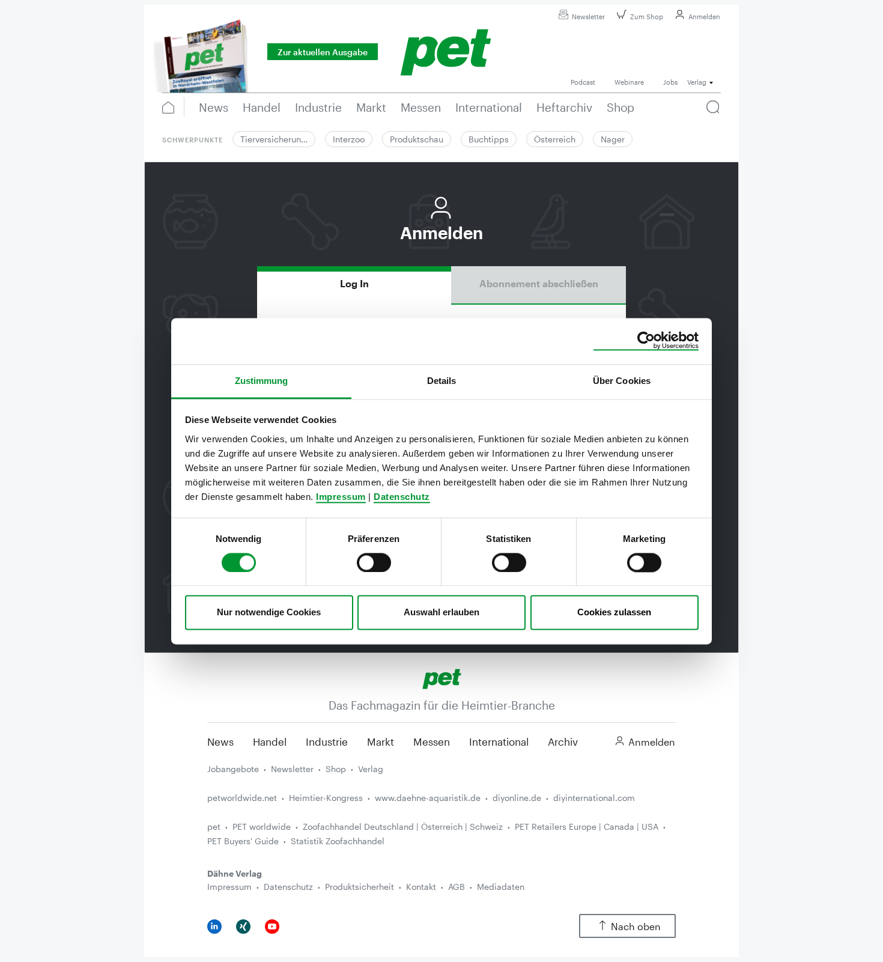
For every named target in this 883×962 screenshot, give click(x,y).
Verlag (370, 769)
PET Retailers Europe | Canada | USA (586, 826)
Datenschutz (402, 497)
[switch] (374, 562)
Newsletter (588, 16)
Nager (613, 139)
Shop (336, 769)
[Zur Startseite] (441, 677)
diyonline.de (517, 798)
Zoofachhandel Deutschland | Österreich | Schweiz (403, 826)
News (220, 741)
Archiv (563, 741)
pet (213, 826)
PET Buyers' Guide (243, 841)
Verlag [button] (696, 82)
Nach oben (636, 926)
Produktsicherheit (359, 886)
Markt (380, 741)
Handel (270, 741)
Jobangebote (233, 769)
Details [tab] (442, 381)
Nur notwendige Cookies (269, 612)
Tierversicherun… (274, 139)
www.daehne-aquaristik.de (428, 798)
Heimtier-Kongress (326, 798)
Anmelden (704, 16)
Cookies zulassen (614, 612)
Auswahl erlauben (441, 612)
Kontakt (421, 886)
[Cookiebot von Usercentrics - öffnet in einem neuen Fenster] (646, 340)
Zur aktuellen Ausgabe (323, 52)
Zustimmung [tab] (261, 381)
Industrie (327, 741)
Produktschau (416, 139)
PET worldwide (261, 826)
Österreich (554, 139)
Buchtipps (489, 139)
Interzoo (349, 139)
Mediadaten (500, 886)
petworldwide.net (242, 798)
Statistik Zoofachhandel (337, 841)
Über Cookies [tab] (622, 381)
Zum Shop (646, 16)
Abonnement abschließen (538, 283)
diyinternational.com (594, 798)
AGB (456, 886)
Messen (431, 741)
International (499, 741)
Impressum (341, 497)
